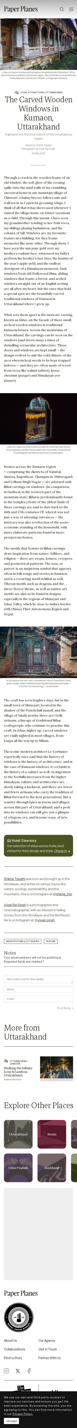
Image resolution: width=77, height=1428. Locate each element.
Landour (15, 1064)
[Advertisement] (38, 1232)
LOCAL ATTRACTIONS (32, 92)
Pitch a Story (13, 1358)
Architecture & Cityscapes (22, 941)
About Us (10, 1341)
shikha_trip (64, 894)
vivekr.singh (46, 920)
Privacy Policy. (23, 1414)
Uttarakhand (54, 92)
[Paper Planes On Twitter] (18, 1370)
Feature (50, 941)
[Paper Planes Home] (21, 9)
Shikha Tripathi (14, 879)
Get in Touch (47, 1349)
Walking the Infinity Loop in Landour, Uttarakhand (18, 1071)
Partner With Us (49, 1358)
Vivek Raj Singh (15, 905)
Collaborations (14, 1349)
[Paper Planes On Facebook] (29, 1370)
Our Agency (46, 1341)
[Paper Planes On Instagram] (6, 1370)
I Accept (11, 1421)
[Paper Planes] (21, 1293)
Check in (60, 851)
